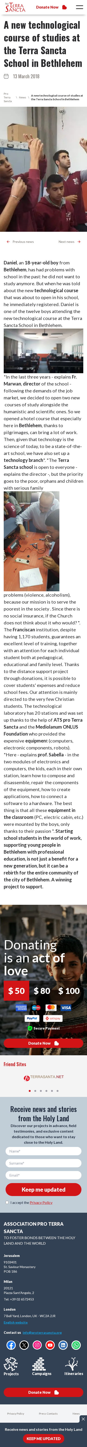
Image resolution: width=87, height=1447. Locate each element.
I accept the (31, 1202)
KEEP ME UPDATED (44, 1438)
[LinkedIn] (63, 1345)
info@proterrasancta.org (42, 1332)
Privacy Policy (41, 1202)
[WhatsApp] (76, 1345)
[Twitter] (24, 1345)
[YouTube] (50, 1345)
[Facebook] (11, 1345)
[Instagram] (37, 1345)
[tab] (30, 1091)
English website (16, 1322)
